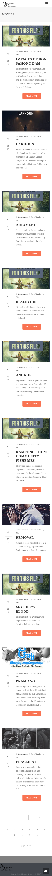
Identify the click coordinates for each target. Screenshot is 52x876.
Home (21, 20)
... (37, 835)
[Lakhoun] (26, 121)
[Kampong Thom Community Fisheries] (26, 428)
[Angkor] (26, 351)
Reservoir (26, 302)
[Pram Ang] (26, 658)
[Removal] (26, 514)
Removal (25, 537)
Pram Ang (25, 681)
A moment (26, 225)
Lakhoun (25, 144)
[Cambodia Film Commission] (6, 867)
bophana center (23, 51)
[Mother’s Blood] (26, 584)
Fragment (26, 762)
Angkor (24, 375)
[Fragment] (26, 738)
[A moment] (26, 201)
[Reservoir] (26, 278)
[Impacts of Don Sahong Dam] (26, 36)
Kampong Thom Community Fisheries (31, 456)
